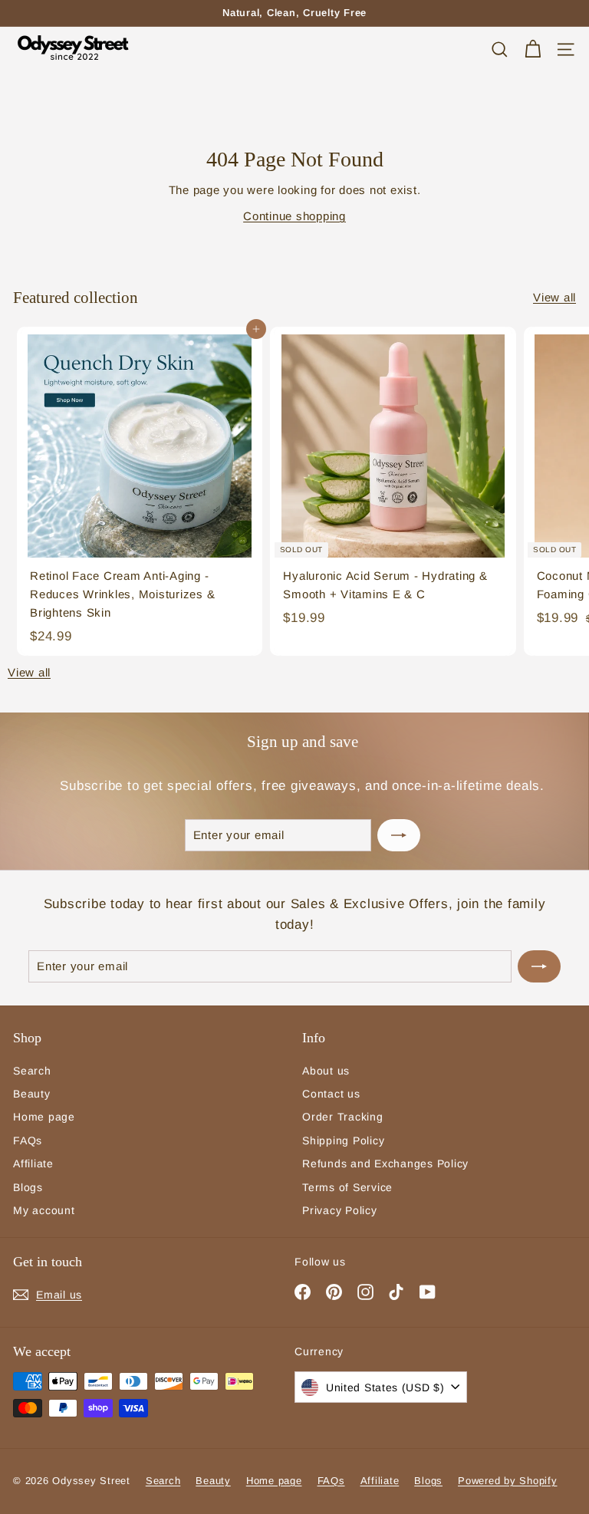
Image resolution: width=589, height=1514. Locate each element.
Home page (44, 1117)
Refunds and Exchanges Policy (385, 1163)
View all (554, 297)
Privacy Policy (339, 1210)
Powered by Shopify (508, 1480)
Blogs (28, 1187)
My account (44, 1210)
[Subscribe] (398, 835)
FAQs (27, 1140)
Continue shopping (294, 215)
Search (32, 1071)
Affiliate (33, 1163)
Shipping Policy (343, 1140)
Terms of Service (347, 1187)
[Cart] (533, 49)
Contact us (331, 1094)
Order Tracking (342, 1117)
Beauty (32, 1094)
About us (326, 1071)
